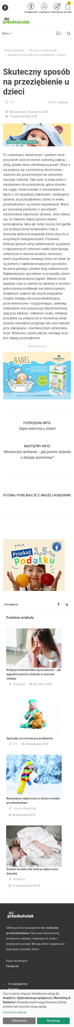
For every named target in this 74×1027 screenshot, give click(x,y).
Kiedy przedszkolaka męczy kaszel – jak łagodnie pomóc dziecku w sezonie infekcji (33, 674)
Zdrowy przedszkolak (42, 50)
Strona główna (14, 50)
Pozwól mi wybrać (15, 1012)
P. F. (12, 102)
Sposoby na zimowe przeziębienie (29, 738)
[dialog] (37, 1008)
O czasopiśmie (17, 984)
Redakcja (19, 684)
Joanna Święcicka (24, 808)
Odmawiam (19, 1020)
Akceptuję (53, 1020)
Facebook (12, 966)
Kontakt (13, 989)
